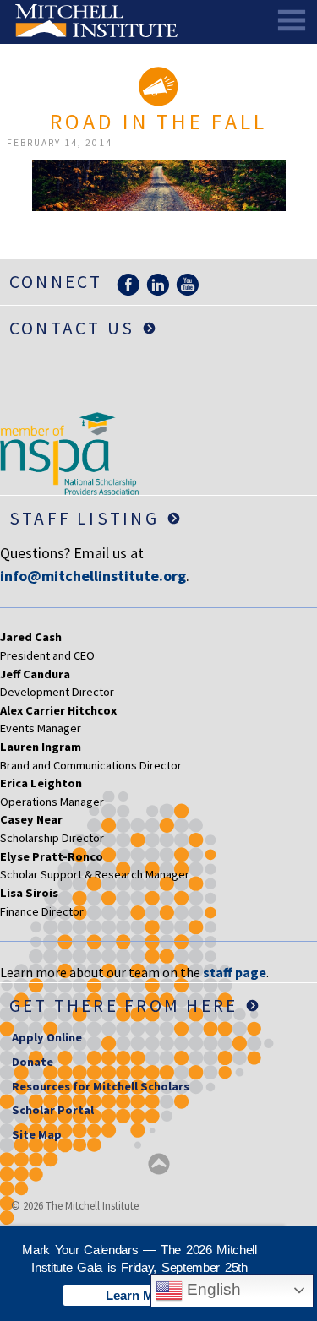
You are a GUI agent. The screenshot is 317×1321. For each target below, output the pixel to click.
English (212, 1289)
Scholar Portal (53, 1109)
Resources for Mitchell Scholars (100, 1086)
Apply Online (47, 1037)
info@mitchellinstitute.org (93, 575)
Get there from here (123, 1005)
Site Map (37, 1134)
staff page (234, 972)
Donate (32, 1061)
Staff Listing (84, 518)
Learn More (139, 1295)
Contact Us (71, 328)
